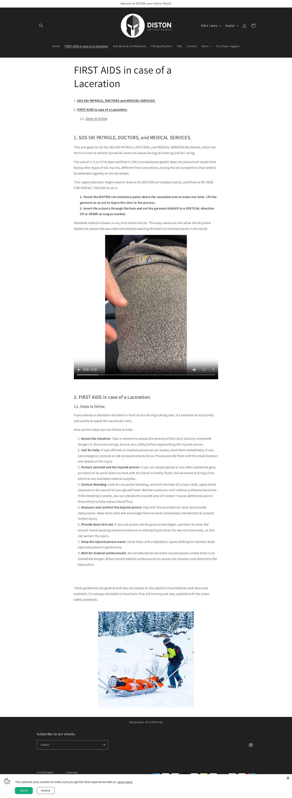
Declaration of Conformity (146, 722)
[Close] (288, 778)
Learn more (125, 782)
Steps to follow (96, 118)
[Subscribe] (103, 745)
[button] (41, 25)
